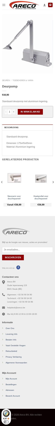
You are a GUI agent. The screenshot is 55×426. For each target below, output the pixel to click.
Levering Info (11, 334)
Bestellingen (11, 384)
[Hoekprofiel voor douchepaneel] (41, 178)
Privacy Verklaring (14, 357)
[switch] (6, 421)
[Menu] (4, 4)
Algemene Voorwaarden (16, 363)
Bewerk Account (13, 396)
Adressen (10, 390)
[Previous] (2, 188)
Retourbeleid (11, 351)
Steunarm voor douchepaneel (14, 197)
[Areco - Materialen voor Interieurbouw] (24, 5)
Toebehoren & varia (23, 80)
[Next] (53, 188)
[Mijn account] (44, 5)
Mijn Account (11, 379)
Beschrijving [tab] (11, 127)
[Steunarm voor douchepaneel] (14, 178)
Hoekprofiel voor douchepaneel (41, 197)
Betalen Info (11, 340)
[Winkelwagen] (50, 5)
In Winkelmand (30, 112)
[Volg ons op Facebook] (18, 267)
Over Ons (10, 328)
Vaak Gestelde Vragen (16, 345)
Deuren (6, 80)
